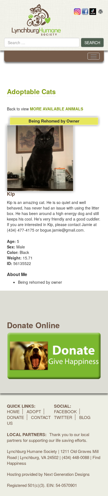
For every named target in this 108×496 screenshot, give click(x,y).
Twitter (63, 417)
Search (92, 42)
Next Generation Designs (67, 474)
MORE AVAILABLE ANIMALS (56, 109)
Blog (85, 417)
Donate (15, 417)
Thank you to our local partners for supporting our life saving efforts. (48, 437)
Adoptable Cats (31, 91)
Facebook (65, 411)
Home (13, 411)
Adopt (34, 411)
